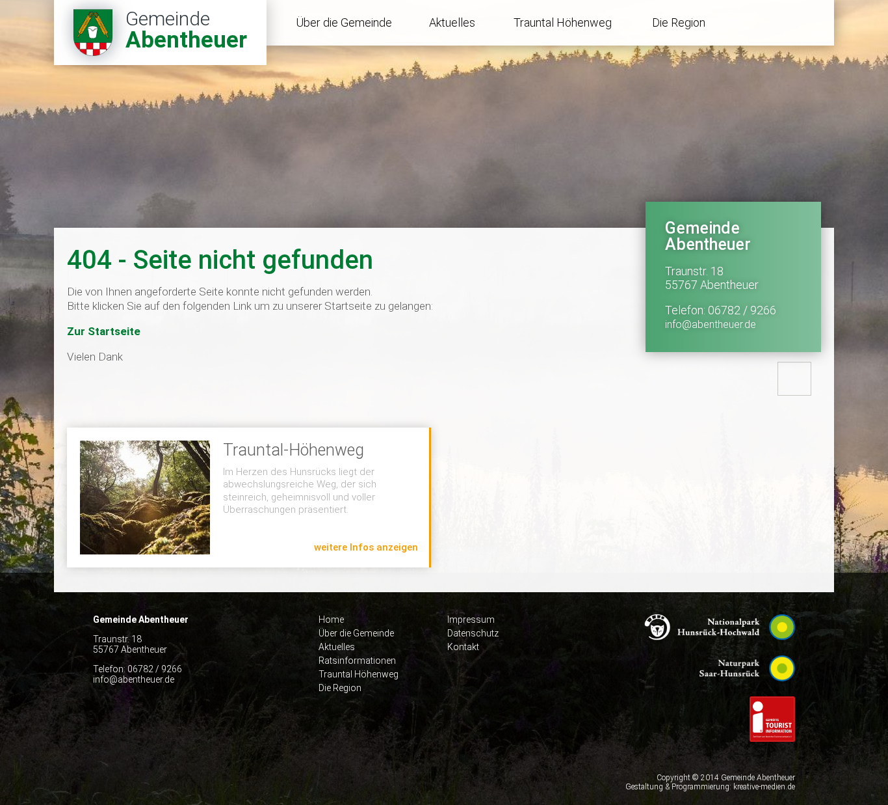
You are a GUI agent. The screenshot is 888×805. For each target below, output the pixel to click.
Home (331, 619)
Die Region (678, 22)
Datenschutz (473, 633)
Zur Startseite (103, 331)
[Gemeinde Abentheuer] (160, 32)
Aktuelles (452, 22)
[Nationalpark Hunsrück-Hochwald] (719, 650)
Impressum (471, 619)
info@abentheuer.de (710, 324)
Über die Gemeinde (344, 22)
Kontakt (463, 647)
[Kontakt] (794, 379)
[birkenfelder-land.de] (772, 751)
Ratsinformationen (357, 660)
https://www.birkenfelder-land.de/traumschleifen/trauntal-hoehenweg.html (248, 497)
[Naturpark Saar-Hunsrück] (747, 691)
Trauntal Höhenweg (563, 22)
